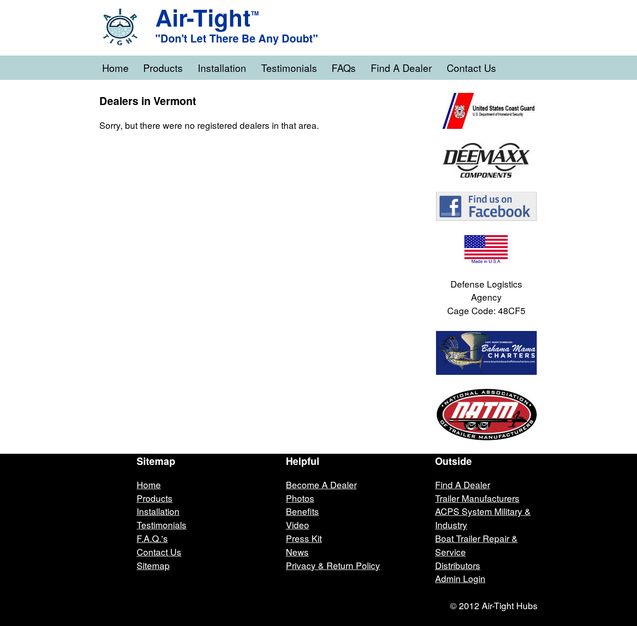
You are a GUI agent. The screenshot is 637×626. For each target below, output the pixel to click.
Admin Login (460, 578)
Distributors (457, 565)
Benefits (302, 511)
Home (115, 68)
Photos (300, 498)
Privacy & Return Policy (333, 565)
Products (163, 68)
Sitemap (153, 565)
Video (297, 524)
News (297, 551)
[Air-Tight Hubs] (127, 27)
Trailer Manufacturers (477, 498)
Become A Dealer (321, 484)
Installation (222, 68)
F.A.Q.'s (152, 538)
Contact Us (471, 68)
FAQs (344, 68)
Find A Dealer (401, 68)
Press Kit (304, 538)
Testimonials (289, 68)
